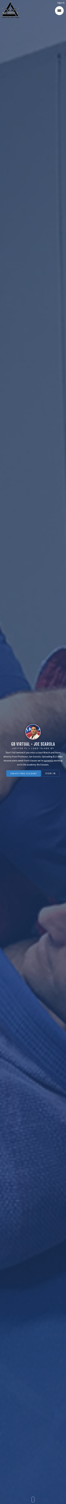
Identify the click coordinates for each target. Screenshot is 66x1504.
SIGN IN (50, 773)
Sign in (60, 2)
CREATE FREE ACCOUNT (23, 773)
